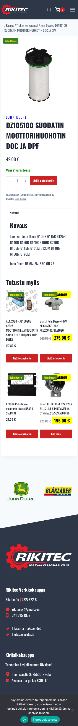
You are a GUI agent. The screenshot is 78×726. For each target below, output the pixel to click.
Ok (24, 719)
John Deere (16, 117)
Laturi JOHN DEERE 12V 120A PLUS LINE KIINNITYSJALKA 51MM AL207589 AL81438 (56, 408)
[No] (72, 710)
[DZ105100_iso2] (39, 74)
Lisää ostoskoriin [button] (22, 358)
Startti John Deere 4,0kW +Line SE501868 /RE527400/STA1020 (53, 325)
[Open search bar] (49, 10)
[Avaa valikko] (72, 9)
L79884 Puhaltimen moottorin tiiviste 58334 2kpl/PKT (19, 408)
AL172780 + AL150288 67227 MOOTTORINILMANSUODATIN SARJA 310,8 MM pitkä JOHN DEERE (22, 330)
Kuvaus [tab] (14, 212)
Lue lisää (56, 434)
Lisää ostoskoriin (43, 180)
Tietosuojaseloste (45, 719)
